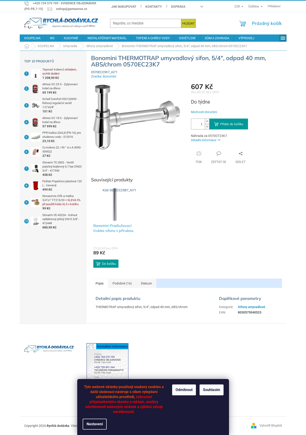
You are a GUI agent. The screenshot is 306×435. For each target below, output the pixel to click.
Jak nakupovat (123, 6)
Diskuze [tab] (146, 283)
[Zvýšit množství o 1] (207, 121)
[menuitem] (32, 38)
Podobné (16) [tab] (122, 283)
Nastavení (95, 424)
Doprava (178, 6)
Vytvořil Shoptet (271, 425)
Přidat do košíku (231, 124)
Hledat (188, 23)
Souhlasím (211, 390)
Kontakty (153, 6)
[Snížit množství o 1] (207, 126)
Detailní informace (203, 140)
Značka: (103, 76)
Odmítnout (184, 390)
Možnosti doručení (204, 112)
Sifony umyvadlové (251, 307)
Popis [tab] (100, 283)
